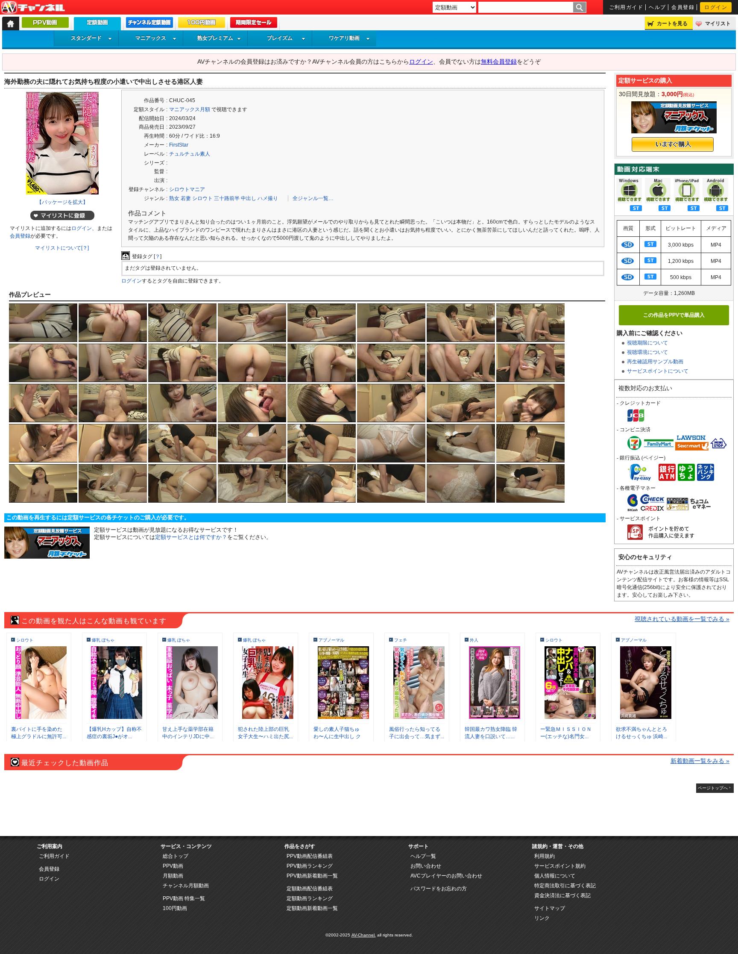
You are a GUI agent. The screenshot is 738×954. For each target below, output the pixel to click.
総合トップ (175, 856)
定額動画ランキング (310, 898)
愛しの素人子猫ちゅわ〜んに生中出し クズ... (337, 736)
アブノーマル (331, 640)
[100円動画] (202, 24)
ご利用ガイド (626, 7)
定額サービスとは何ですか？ (191, 537)
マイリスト (718, 23)
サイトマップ (549, 908)
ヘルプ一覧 (423, 856)
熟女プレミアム (215, 38)
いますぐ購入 (673, 144)
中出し (248, 198)
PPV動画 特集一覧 (184, 898)
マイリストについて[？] (62, 248)
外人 (474, 640)
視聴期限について (647, 343)
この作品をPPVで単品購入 (674, 315)
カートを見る (672, 23)
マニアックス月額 (189, 109)
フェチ (400, 640)
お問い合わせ (425, 866)
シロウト (202, 198)
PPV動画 (173, 866)
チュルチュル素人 (189, 154)
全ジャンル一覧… (313, 198)
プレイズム (280, 38)
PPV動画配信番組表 (310, 856)
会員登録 (682, 7)
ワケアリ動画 (344, 38)
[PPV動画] (45, 24)
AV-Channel (33, 8)
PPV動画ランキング (310, 866)
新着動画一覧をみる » (700, 760)
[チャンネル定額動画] (149, 24)
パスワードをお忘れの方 (438, 889)
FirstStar (178, 145)
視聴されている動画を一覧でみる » (682, 618)
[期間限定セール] (254, 24)
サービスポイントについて (657, 371)
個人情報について (554, 876)
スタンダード (86, 38)
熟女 (174, 198)
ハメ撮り (268, 198)
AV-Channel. (363, 935)
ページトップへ (713, 788)
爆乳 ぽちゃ (103, 640)
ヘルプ (657, 7)
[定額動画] (97, 26)
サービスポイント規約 (560, 866)
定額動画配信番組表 (310, 889)
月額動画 (173, 876)
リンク (542, 918)
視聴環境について (647, 352)
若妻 (186, 198)
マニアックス (150, 38)
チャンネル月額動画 (186, 886)
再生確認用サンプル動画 (655, 362)
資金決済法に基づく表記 (562, 895)
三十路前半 (227, 198)
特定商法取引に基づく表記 (565, 886)
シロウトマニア (187, 189)
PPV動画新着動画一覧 (312, 876)
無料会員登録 (499, 61)
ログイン (715, 7)
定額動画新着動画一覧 (312, 908)
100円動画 (175, 908)
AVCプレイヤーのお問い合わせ (446, 876)
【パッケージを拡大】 (62, 202)
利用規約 (544, 856)
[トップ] (10, 23)
